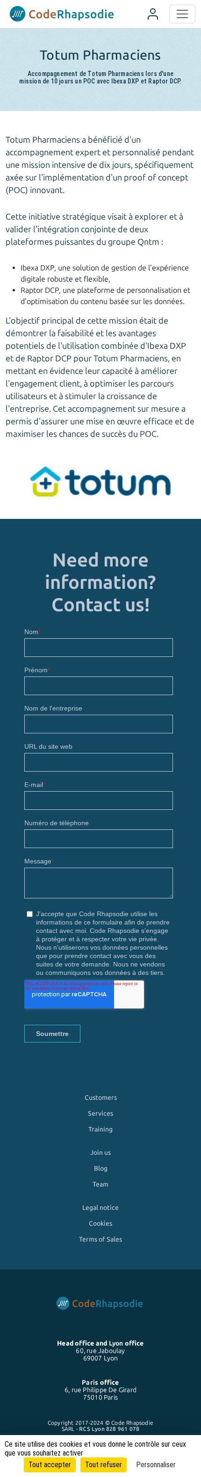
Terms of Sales (100, 1239)
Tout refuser (103, 1464)
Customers (101, 1097)
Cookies (100, 1223)
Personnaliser (156, 1464)
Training (100, 1129)
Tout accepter (50, 1464)
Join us (100, 1152)
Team (100, 1184)
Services (100, 1113)
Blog (101, 1168)
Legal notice (100, 1207)
